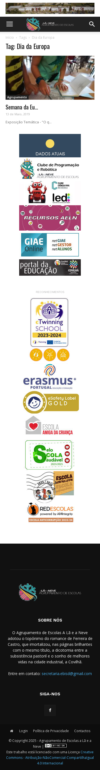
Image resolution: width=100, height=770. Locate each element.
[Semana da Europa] (50, 78)
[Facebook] (50, 710)
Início (10, 37)
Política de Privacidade (51, 731)
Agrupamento (17, 97)
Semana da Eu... (22, 106)
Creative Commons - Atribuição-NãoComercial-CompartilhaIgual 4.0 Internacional (50, 758)
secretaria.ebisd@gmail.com (67, 673)
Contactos (82, 731)
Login (23, 731)
